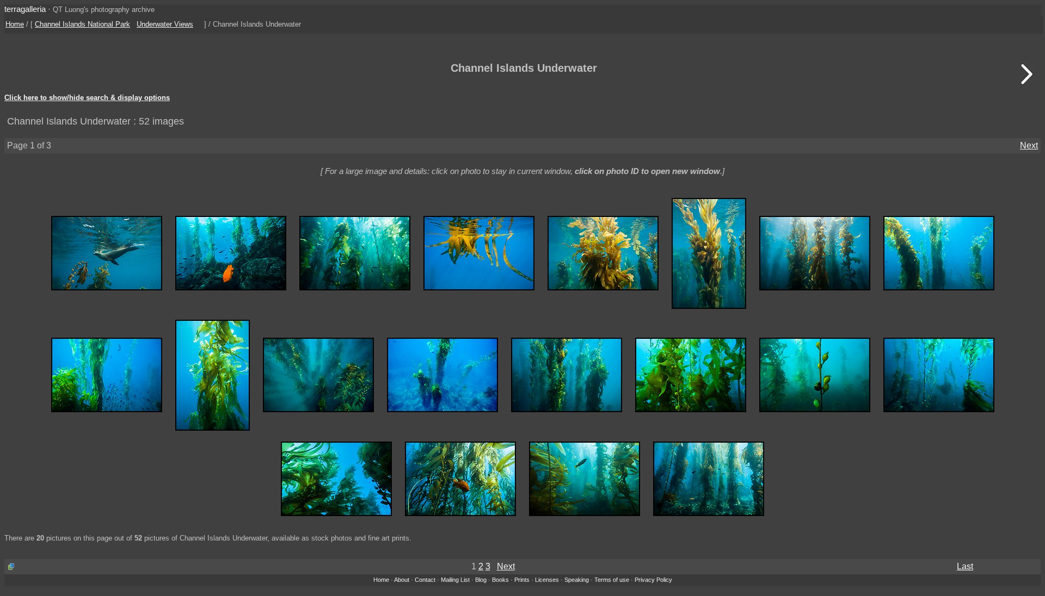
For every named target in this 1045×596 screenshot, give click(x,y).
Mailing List (455, 579)
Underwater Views (165, 24)
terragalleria (25, 9)
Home (14, 24)
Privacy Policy (653, 579)
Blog (481, 579)
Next (1029, 145)
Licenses (547, 579)
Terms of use (611, 579)
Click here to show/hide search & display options (87, 98)
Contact (425, 579)
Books (500, 579)
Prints (522, 579)
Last (965, 566)
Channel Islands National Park (82, 24)
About (401, 579)
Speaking (576, 579)
